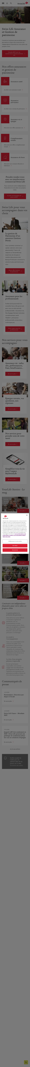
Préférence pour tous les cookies (15, 541)
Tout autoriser (15, 550)
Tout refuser (15, 545)
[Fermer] (27, 515)
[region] (15, 533)
